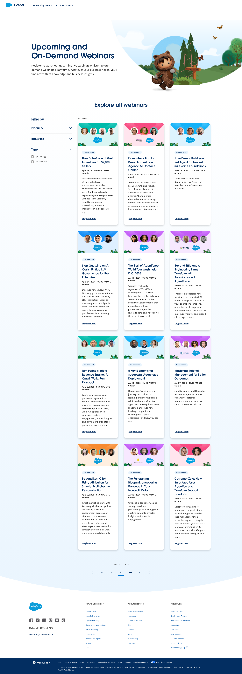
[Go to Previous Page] (92, 572)
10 (121, 572)
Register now (89, 218)
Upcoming (40, 156)
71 (140, 572)
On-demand (41, 161)
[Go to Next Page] (149, 572)
